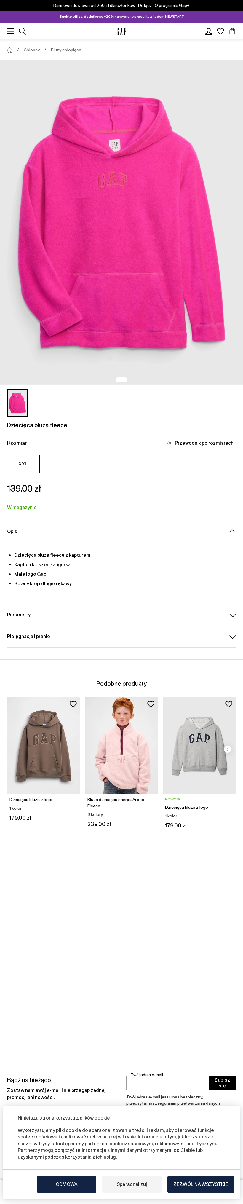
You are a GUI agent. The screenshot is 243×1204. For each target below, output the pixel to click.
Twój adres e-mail (147, 1075)
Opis (12, 531)
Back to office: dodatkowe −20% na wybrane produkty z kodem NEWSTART (122, 17)
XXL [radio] (23, 464)
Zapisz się (222, 1083)
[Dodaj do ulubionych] (73, 704)
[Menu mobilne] (10, 31)
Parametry (19, 615)
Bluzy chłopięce (66, 49)
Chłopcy (32, 49)
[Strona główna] (9, 50)
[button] (227, 749)
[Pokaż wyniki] (22, 31)
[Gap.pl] (121, 31)
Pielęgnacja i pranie (28, 636)
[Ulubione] (220, 31)
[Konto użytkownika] (208, 31)
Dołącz (145, 5)
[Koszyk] (232, 31)
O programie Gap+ (172, 5)
